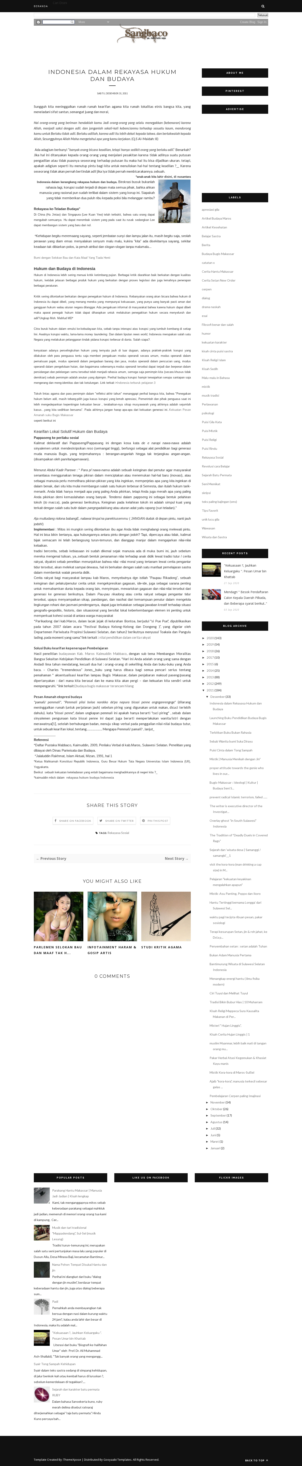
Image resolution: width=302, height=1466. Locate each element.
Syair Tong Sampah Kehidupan (55, 1364)
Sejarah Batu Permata (217, 475)
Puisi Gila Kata (212, 422)
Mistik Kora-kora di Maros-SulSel (232, 1072)
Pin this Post (158, 820)
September (218, 1115)
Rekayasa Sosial (118, 833)
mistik (206, 386)
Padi (55, 1301)
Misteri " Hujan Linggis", (225, 1025)
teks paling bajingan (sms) (219, 501)
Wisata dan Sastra (214, 537)
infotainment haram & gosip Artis (112, 950)
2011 (210, 690)
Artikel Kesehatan (214, 227)
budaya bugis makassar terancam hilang (104, 686)
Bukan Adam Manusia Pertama (230, 955)
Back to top (255, 1460)
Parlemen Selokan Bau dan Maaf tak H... (58, 950)
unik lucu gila (210, 519)
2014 (210, 670)
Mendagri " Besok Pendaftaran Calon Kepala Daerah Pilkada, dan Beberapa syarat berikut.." (246, 598)
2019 (210, 644)
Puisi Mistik (210, 431)
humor (206, 333)
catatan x (208, 262)
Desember (217, 696)
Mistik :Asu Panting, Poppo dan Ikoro (235, 893)
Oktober (216, 1109)
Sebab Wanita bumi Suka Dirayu (231, 741)
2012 (210, 683)
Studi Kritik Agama (161, 947)
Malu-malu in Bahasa (216, 378)
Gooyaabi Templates (117, 1460)
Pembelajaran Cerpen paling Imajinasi (235, 1096)
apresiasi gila (210, 209)
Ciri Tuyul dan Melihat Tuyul (229, 993)
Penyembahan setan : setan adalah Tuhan (238, 946)
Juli (212, 1128)
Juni (213, 1135)
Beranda (41, 6)
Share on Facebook (75, 820)
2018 (210, 651)
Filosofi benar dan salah (218, 324)
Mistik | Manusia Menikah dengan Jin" (235, 759)
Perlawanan (210, 404)
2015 (210, 664)
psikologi (208, 413)
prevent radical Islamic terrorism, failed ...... (238, 797)
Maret (214, 1141)
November (217, 1102)
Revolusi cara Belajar (216, 466)
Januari (215, 1148)
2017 (210, 657)
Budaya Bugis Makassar (218, 254)
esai (204, 316)
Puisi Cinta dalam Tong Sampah (231, 750)
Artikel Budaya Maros (216, 218)
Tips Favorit (210, 510)
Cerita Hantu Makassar (217, 271)
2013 (210, 677)
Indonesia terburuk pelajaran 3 (136, 382)
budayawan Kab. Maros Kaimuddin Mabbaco (93, 654)
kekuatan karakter (214, 342)
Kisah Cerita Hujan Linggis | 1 (230, 1034)
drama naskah (211, 307)
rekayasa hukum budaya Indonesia (90, 777)
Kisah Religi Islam (214, 360)
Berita (206, 245)
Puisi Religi (209, 440)
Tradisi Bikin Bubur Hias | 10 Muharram (236, 1002)
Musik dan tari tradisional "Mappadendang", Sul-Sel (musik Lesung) (74, 1233)
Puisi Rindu (209, 448)
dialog (206, 298)
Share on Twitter (119, 820)
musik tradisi (210, 395)
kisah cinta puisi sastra (217, 351)
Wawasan (208, 528)
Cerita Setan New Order (218, 280)
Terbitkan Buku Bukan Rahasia (230, 732)
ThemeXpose (72, 1460)
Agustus (216, 1122)
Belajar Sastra (211, 236)
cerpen (207, 289)
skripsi (206, 493)
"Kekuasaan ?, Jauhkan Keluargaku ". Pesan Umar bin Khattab (245, 571)
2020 (210, 638)
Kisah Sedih (210, 369)
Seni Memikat (211, 484)
